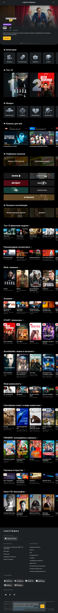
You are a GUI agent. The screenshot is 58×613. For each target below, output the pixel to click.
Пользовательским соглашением (22, 607)
